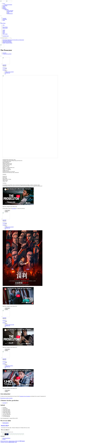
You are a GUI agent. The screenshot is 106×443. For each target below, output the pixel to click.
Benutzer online (4, 425)
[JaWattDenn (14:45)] (9, 434)
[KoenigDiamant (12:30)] (13, 434)
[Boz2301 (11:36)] (15, 434)
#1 (5, 73)
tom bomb (4, 52)
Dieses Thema (5, 27)
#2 (5, 228)
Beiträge (4, 69)
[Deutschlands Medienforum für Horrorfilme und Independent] (6, 1)
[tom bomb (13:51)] (11, 434)
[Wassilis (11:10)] (19, 434)
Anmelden (4, 18)
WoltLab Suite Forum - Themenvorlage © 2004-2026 (12, 441)
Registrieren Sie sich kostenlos (24, 396)
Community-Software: (8, 442)
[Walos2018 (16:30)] (5, 434)
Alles (3, 25)
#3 (5, 326)
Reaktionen (5, 67)
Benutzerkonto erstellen (4, 398)
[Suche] (0, 22)
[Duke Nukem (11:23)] (17, 434)
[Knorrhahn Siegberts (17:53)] (3, 434)
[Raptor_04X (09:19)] (23, 434)
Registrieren (5, 19)
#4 (5, 367)
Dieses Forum (5, 28)
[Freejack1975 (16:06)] (7, 434)
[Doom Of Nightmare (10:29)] (21, 434)
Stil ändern (2, 436)
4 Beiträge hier (7, 72)
